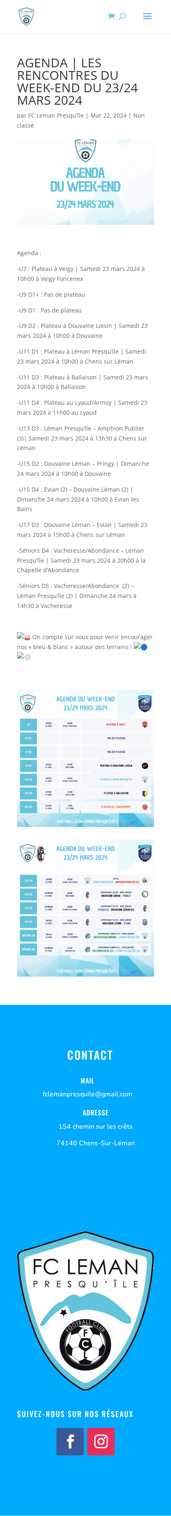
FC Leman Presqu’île (56, 115)
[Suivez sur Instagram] (101, 1441)
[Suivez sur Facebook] (70, 1441)
